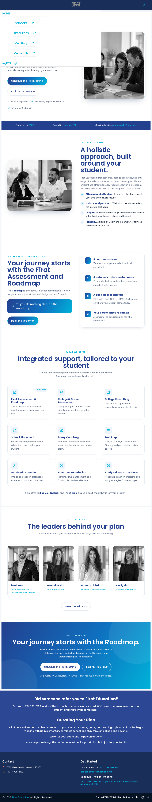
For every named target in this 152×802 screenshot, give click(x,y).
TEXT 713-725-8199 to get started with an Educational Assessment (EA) (109, 782)
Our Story (21, 43)
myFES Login (10, 63)
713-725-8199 (33, 706)
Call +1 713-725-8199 (108, 797)
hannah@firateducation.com (96, 771)
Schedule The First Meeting (96, 776)
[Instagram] (142, 797)
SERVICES (21, 23)
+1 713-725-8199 (109, 767)
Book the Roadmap (23, 320)
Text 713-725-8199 (97, 667)
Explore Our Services (23, 91)
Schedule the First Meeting (27, 81)
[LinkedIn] (137, 797)
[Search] (144, 5)
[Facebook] (148, 797)
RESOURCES (21, 33)
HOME (6, 13)
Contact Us (21, 53)
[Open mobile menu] (7, 5)
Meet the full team (76, 606)
